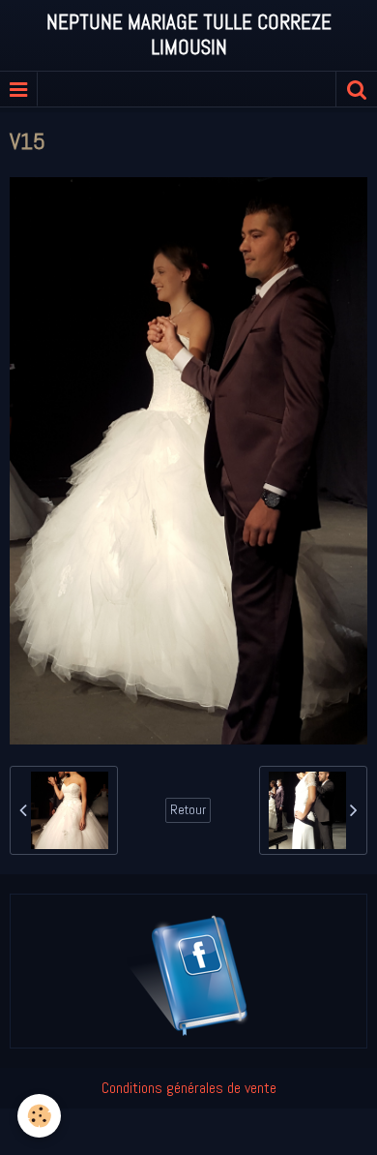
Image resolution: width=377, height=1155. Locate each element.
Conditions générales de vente (189, 1088)
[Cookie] (39, 1116)
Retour (188, 810)
